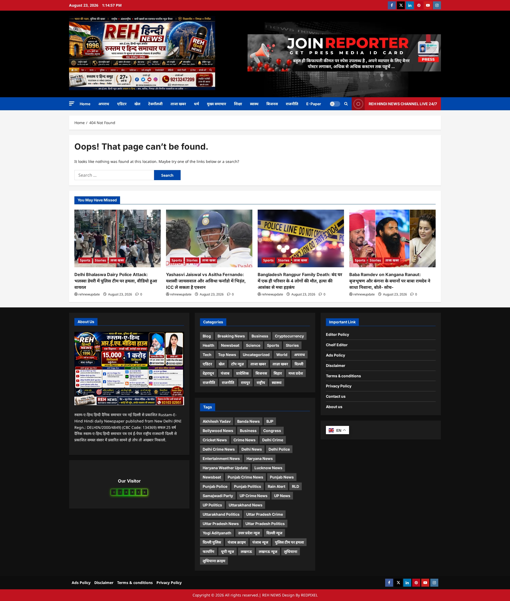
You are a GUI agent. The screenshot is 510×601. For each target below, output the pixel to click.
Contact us (336, 396)
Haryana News (259, 458)
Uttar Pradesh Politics (265, 523)
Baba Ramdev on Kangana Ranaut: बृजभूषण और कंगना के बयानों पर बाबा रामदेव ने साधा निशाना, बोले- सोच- (389, 281)
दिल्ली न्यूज (274, 533)
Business (260, 336)
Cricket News (215, 440)
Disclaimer (335, 365)
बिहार (278, 373)
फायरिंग (208, 551)
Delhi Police (279, 449)
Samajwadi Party (218, 495)
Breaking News (231, 336)
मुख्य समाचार (216, 103)
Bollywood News (218, 430)
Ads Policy (335, 355)
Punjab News (282, 477)
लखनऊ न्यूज (268, 551)
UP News (282, 495)
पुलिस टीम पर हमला (289, 542)
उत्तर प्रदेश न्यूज (249, 533)
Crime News (244, 440)
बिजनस (272, 103)
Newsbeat (230, 345)
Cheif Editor (337, 344)
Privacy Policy (338, 386)
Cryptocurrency (289, 336)
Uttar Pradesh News (221, 523)
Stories (100, 260)
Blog (207, 336)
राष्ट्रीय (261, 382)
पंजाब (225, 373)
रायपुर (245, 382)
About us (334, 406)
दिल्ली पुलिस (212, 542)
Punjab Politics (247, 486)
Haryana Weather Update (225, 467)
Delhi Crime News (219, 449)
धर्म (196, 103)
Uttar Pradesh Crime (264, 514)
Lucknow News (268, 467)
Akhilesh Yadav (217, 421)
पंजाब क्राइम (237, 542)
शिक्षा (238, 103)
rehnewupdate (89, 294)
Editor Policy (337, 334)
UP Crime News (253, 495)
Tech (207, 354)
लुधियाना (290, 551)
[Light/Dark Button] (335, 103)
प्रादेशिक (242, 373)
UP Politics (212, 505)
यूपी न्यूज (227, 551)
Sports (85, 260)
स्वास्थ (254, 103)
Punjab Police (215, 486)
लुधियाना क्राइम (214, 560)
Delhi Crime (272, 440)
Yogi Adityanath (217, 533)
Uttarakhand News (245, 505)
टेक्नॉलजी (155, 103)
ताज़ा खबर (280, 364)
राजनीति (292, 103)
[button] (71, 103)
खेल (137, 103)
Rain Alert (276, 486)
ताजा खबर (178, 103)
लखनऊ (246, 551)
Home (85, 103)
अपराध (103, 103)
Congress (272, 430)
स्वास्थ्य (277, 382)
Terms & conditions (343, 376)
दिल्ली (299, 364)
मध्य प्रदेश (295, 373)
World (281, 354)
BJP (269, 421)
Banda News (248, 421)
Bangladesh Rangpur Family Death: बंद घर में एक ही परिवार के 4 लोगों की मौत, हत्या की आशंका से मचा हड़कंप (300, 281)
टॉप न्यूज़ (237, 364)
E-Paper (313, 103)
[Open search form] (346, 104)
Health (208, 345)
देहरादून (208, 373)
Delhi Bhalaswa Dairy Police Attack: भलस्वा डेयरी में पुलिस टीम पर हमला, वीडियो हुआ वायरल (115, 281)
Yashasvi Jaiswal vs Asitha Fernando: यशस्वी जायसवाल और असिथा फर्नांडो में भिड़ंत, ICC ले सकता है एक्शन (206, 281)
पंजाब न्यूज (260, 542)
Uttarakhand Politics (221, 514)
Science (253, 345)
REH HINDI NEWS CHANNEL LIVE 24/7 (403, 103)
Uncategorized (256, 354)
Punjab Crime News (245, 477)
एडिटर (121, 103)
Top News (227, 354)
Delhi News (251, 449)
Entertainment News (221, 458)
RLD (295, 486)
